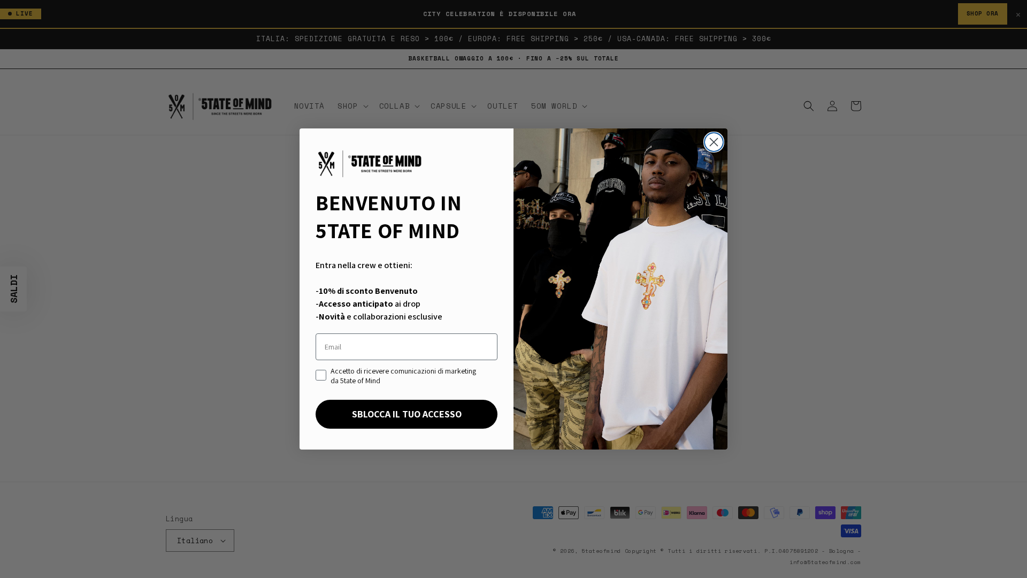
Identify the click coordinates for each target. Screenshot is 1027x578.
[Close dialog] (713, 142)
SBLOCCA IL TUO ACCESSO (407, 414)
